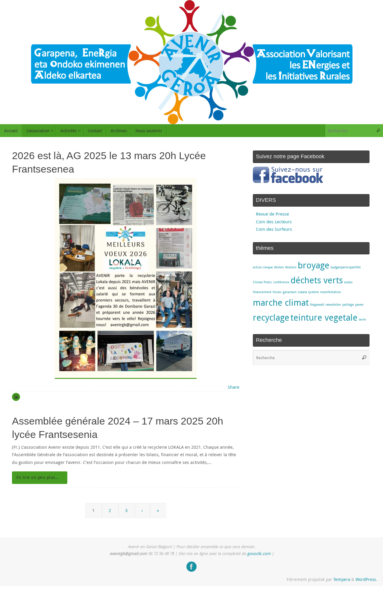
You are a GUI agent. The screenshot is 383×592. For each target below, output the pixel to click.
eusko (348, 282)
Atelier (279, 267)
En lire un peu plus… (37, 477)
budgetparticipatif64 (346, 267)
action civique (263, 267)
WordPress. (366, 579)
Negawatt (317, 304)
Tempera (341, 579)
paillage (348, 304)
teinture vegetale (324, 317)
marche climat (281, 302)
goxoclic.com (258, 553)
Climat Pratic (262, 282)
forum (277, 292)
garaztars (290, 292)
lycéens (313, 292)
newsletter (333, 304)
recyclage (271, 317)
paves (359, 304)
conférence (281, 282)
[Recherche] (378, 130)
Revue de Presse (272, 214)
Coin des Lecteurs (274, 222)
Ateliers (291, 267)
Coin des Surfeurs (274, 229)
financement (262, 292)
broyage (313, 265)
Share (233, 387)
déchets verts (317, 280)
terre (362, 319)
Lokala (302, 292)
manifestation (330, 292)
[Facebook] (191, 567)
